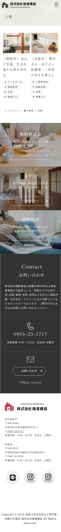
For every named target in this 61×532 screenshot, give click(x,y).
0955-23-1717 (30, 334)
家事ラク (12, 97)
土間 (10, 92)
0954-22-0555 (15, 456)
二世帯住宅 (41, 82)
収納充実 (12, 87)
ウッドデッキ (15, 82)
